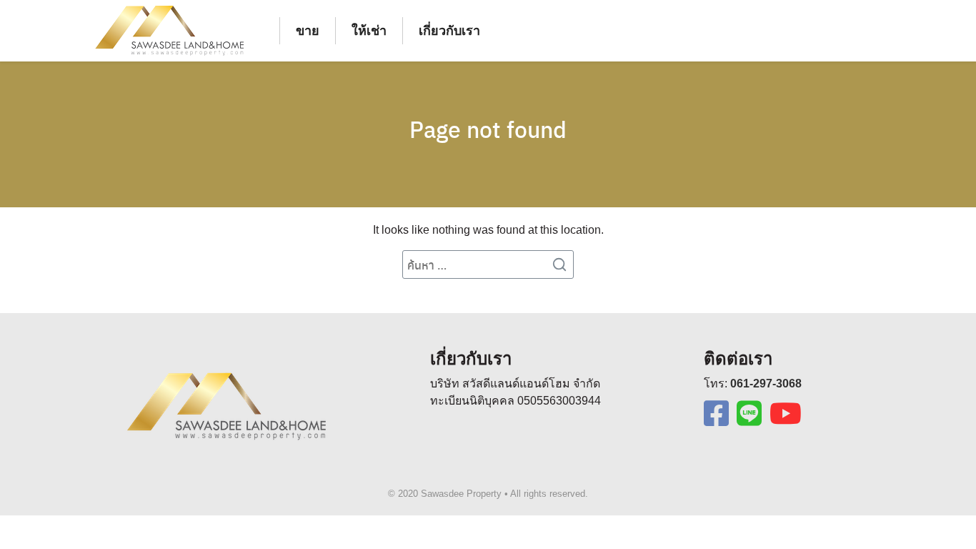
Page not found (488, 128)
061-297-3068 (766, 383)
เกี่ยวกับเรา (449, 31)
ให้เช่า (369, 31)
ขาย (307, 31)
